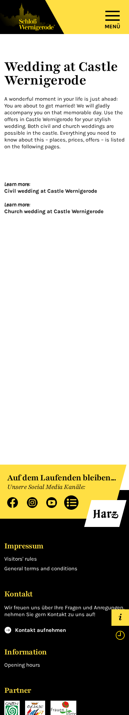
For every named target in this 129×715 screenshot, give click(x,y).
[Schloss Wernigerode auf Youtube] (49, 502)
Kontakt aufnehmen (40, 630)
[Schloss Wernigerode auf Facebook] (13, 502)
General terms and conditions (40, 568)
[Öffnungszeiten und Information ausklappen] (120, 626)
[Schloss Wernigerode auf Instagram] (29, 502)
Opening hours (22, 665)
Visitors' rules (20, 559)
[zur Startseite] (32, 17)
